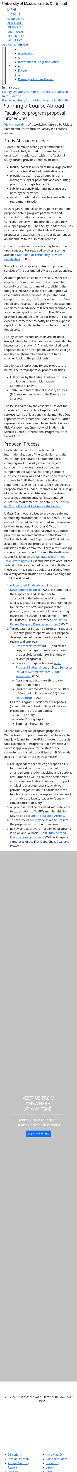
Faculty (23, 71)
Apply (50, 1467)
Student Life (15, 36)
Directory (52, 1463)
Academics (15, 23)
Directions (15, 1455)
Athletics (15, 40)
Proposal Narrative (28, 646)
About (15, 14)
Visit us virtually (38, 1134)
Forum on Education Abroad (45, 816)
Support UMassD (58, 1459)
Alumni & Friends (15, 45)
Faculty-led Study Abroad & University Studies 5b (35, 92)
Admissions (15, 19)
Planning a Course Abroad (36, 79)
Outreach (15, 32)
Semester (66, 667)
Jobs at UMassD (18, 1459)
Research (15, 27)
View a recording (15, 124)
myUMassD (54, 1455)
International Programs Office (38, 62)
